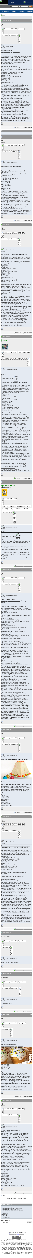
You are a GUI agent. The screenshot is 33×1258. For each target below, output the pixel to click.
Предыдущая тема (11, 1198)
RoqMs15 (5, 977)
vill (2, 24)
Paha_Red (5, 936)
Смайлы (3, 1214)
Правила (12, 2)
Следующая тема (21, 1198)
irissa (3, 1018)
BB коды (3, 1213)
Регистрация (29, 2)
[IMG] (2, 1216)
